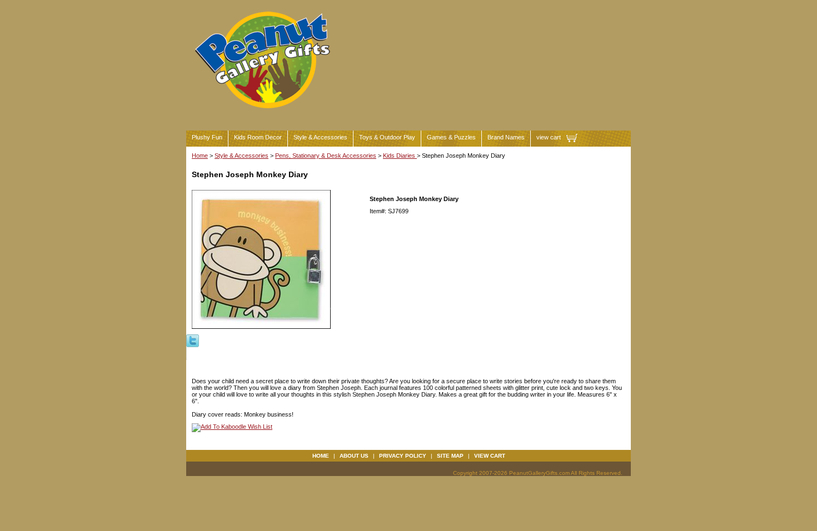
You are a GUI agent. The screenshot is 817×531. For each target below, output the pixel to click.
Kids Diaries (400, 155)
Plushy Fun (207, 137)
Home (200, 155)
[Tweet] (192, 340)
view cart (548, 137)
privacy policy (402, 456)
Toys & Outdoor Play (387, 137)
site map (450, 456)
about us (354, 456)
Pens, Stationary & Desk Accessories (325, 155)
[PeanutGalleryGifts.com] (265, 113)
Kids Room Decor (258, 137)
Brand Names (506, 137)
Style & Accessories (320, 137)
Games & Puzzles (451, 137)
